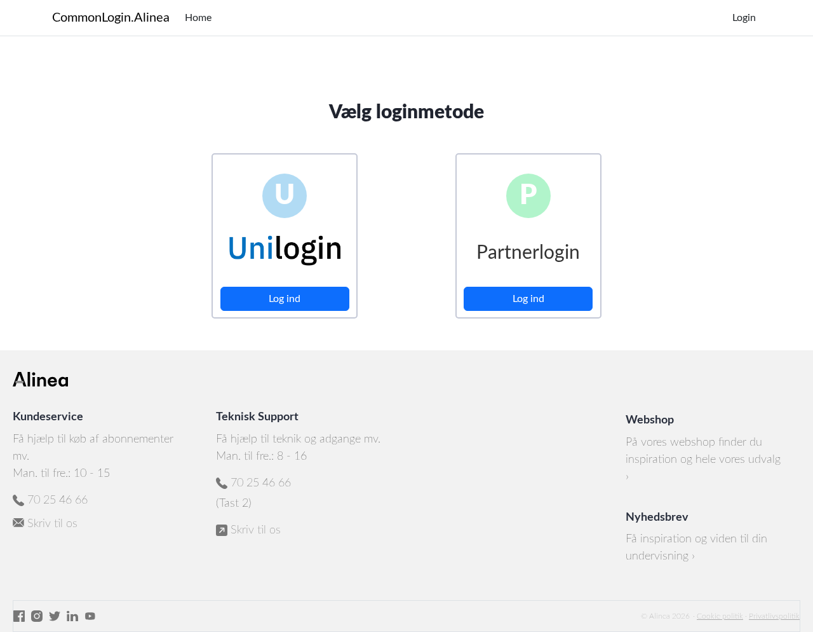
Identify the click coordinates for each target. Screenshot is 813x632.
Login (744, 18)
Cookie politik (720, 616)
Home (198, 18)
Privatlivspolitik (774, 616)
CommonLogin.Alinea (111, 17)
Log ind (284, 299)
